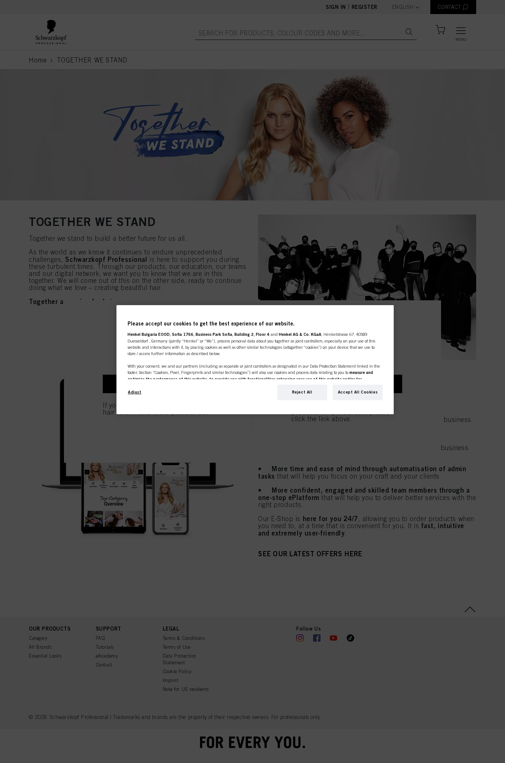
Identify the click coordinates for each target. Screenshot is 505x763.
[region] (255, 359)
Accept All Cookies (357, 392)
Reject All (302, 392)
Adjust (134, 392)
